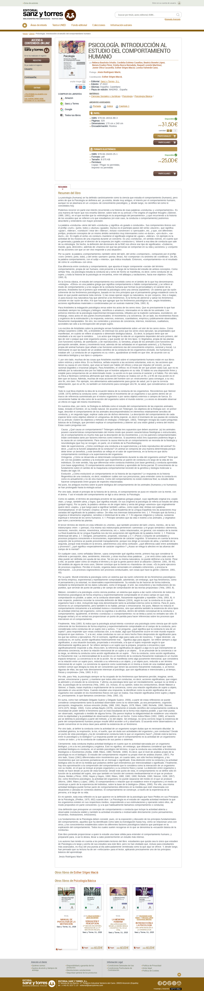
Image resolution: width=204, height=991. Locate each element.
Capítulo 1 (124, 106)
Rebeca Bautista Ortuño (104, 62)
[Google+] (169, 983)
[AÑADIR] (168, 130)
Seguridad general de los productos (82, 973)
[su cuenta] (179, 3)
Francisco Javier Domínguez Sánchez (145, 918)
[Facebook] (160, 983)
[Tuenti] (174, 983)
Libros (31, 33)
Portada (97, 106)
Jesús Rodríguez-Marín (108, 72)
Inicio (25, 33)
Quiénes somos (38, 966)
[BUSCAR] (178, 15)
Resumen (62, 186)
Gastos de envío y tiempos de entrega (44, 969)
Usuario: (28, 69)
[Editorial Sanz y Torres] (49, 15)
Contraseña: (30, 77)
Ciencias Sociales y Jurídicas (105, 96)
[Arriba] (179, 974)
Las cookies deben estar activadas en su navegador (34, 100)
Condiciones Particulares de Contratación (120, 969)
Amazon (69, 98)
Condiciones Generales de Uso (121, 966)
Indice (110, 106)
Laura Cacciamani (92, 917)
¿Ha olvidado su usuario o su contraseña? (35, 95)
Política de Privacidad (151, 966)
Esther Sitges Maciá (125, 67)
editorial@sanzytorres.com (91, 985)
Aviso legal (147, 968)
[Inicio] (24, 25)
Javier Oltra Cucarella (103, 67)
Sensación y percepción (92, 922)
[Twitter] (164, 983)
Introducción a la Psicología (144, 924)
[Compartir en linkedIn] (84, 87)
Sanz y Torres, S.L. (110, 81)
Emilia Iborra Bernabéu (124, 65)
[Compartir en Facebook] (77, 87)
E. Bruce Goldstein (93, 916)
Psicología (127, 96)
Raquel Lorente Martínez (149, 65)
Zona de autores (31, 3)
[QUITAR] (171, 130)
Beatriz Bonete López (154, 62)
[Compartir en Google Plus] (80, 87)
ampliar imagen (76, 81)
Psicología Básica (143, 96)
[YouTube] (179, 983)
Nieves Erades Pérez (102, 65)
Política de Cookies (150, 971)
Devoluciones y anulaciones (79, 970)
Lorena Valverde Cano (147, 67)
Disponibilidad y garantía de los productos (80, 967)
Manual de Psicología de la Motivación (66, 921)
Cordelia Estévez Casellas (130, 62)
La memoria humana (118, 920)
